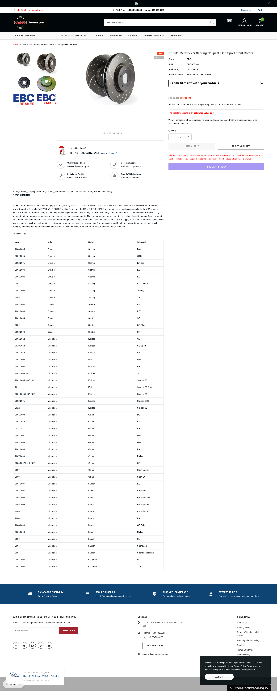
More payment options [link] (216, 174)
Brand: (171, 59)
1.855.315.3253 (89, 153)
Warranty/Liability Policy (248, 640)
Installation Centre (154, 35)
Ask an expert (155, 645)
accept (219, 677)
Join (249, 25)
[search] (212, 22)
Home (15, 44)
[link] (138, 3)
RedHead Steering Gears (73, 35)
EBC (189, 59)
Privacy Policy (244, 627)
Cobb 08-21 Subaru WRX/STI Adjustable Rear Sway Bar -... (41, 676)
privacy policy (248, 670)
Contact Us (246, 10)
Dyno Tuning (176, 35)
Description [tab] (21, 195)
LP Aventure (98, 35)
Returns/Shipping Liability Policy (249, 634)
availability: (174, 69)
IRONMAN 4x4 (115, 35)
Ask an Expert (108, 153)
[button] (229, 22)
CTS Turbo (133, 35)
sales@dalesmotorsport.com (29, 10)
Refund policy (243, 654)
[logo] (30, 22)
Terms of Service (245, 650)
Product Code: (175, 74)
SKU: (170, 64)
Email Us (241, 645)
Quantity (172, 130)
